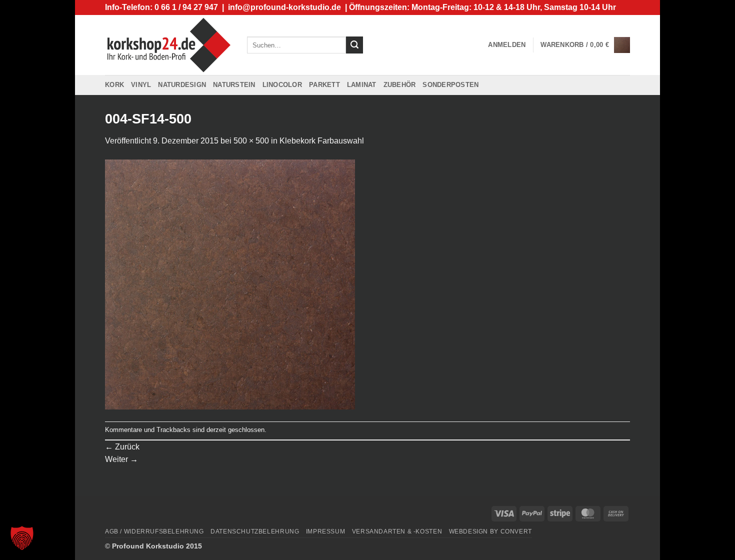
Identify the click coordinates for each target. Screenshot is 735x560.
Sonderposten (450, 84)
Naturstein (234, 84)
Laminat (361, 84)
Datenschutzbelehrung (254, 531)
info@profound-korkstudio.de (284, 7)
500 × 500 (251, 140)
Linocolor (282, 84)
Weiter (121, 459)
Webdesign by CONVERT (490, 531)
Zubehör (400, 84)
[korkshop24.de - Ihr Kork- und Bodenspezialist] (168, 45)
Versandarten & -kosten (397, 531)
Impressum (326, 531)
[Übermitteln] (354, 45)
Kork (114, 84)
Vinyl (141, 84)
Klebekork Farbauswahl (322, 140)
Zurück (122, 446)
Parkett (324, 84)
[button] (507, 45)
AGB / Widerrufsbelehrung (154, 531)
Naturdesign (182, 84)
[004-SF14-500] (230, 284)
